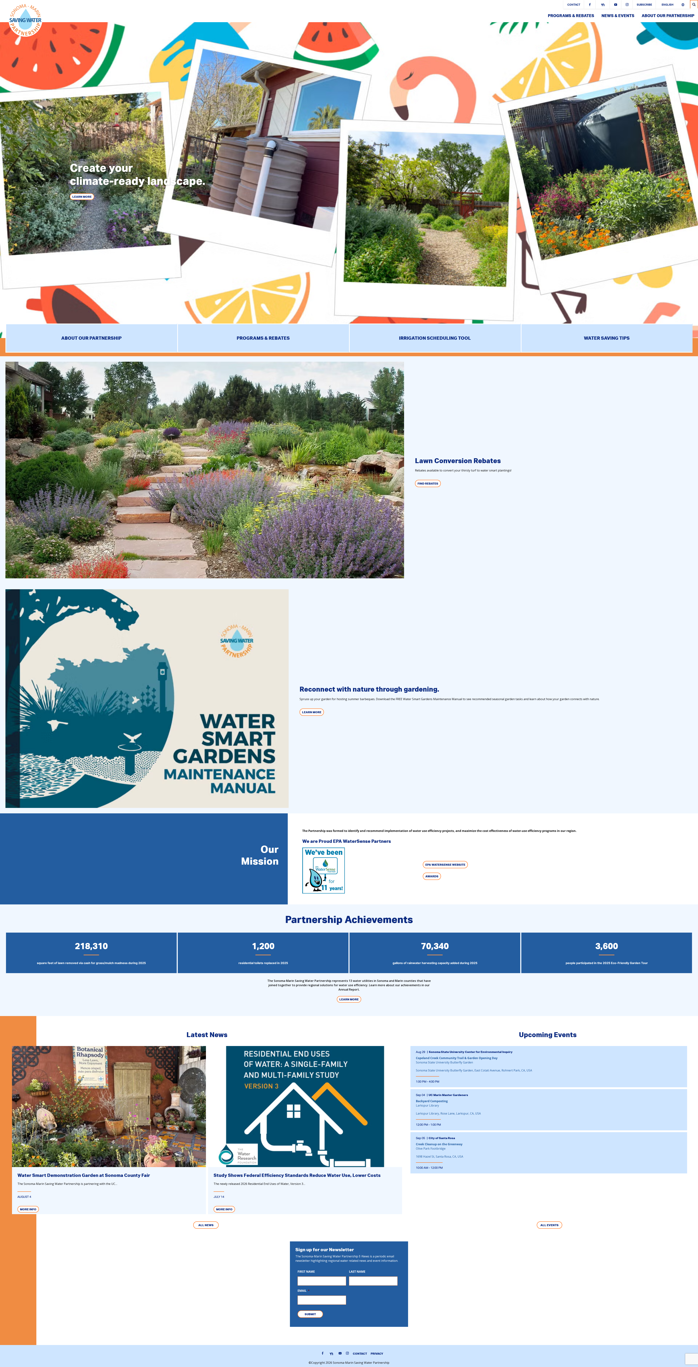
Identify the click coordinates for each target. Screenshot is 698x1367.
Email (304, 1291)
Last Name (357, 1272)
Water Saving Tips (607, 338)
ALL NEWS (206, 1225)
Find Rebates (428, 483)
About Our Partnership (668, 15)
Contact (573, 5)
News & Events (617, 15)
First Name (306, 1272)
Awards (431, 876)
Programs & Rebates (571, 15)
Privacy (377, 1353)
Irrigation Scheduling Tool (435, 338)
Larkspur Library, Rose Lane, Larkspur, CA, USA (448, 1113)
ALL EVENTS (549, 1225)
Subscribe (644, 5)
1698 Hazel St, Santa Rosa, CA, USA (439, 1157)
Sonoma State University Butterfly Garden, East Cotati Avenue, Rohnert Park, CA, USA (474, 1070)
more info (28, 1209)
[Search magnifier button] (694, 4)
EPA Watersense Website (445, 864)
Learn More (82, 196)
